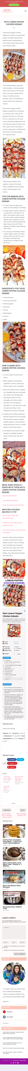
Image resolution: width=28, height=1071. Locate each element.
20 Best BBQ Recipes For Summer (6, 788)
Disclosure (15, 1060)
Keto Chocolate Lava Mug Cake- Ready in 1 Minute (12, 864)
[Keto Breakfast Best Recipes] (14, 876)
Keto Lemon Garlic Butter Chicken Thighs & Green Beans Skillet (19, 779)
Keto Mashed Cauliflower (10, 500)
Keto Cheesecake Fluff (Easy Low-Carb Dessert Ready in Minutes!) (12, 1043)
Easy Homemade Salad (10, 496)
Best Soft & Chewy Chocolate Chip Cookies (13, 1048)
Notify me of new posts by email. (14, 950)
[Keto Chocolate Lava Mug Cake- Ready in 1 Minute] (14, 854)
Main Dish (16, 642)
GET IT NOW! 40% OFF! (14, 5)
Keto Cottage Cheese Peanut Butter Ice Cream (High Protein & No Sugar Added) (13, 1038)
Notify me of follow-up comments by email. (13, 946)
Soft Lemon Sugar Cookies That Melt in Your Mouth (13, 1052)
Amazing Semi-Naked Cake (12, 908)
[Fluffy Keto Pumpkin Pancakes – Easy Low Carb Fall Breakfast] (14, 831)
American (16, 643)
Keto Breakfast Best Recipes (12, 886)
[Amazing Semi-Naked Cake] (14, 898)
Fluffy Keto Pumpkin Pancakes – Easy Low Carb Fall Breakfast (12, 841)
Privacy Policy (23, 1060)
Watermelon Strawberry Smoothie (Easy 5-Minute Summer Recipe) (13, 1032)
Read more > (6, 1001)
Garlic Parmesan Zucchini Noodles (13, 505)
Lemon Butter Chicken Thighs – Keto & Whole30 (7, 778)
